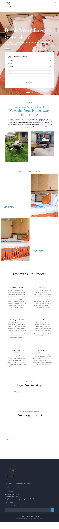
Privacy (37, 516)
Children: (9, 74)
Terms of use (29, 516)
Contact (22, 516)
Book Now (8, 48)
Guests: (9, 69)
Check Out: (10, 63)
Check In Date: (10, 57)
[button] (30, 92)
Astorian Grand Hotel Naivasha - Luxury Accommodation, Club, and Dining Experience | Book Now (28, 444)
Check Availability (30, 82)
